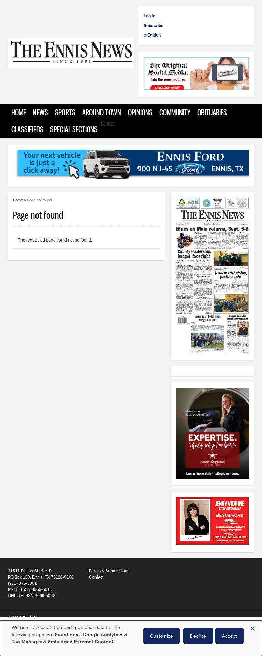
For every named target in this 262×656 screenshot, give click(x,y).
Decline (198, 636)
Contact (96, 577)
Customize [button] (161, 636)
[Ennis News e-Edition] (212, 351)
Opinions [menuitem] (140, 112)
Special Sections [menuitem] (74, 129)
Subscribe (153, 25)
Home (18, 200)
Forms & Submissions (109, 571)
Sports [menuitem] (65, 112)
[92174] (212, 521)
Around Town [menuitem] (101, 112)
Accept (229, 636)
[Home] (71, 64)
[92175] (196, 74)
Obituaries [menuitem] (212, 112)
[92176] (131, 165)
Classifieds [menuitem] (27, 129)
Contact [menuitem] (108, 123)
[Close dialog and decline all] (253, 627)
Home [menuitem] (18, 112)
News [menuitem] (40, 112)
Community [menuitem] (174, 112)
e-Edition (152, 35)
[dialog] (131, 638)
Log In (149, 16)
